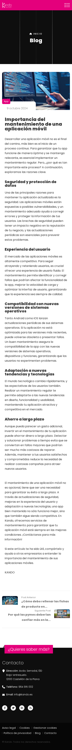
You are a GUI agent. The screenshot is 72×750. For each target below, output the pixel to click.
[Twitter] (13, 708)
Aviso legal (9, 728)
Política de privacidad (17, 733)
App (6, 101)
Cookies (24, 728)
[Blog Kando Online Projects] (30, 708)
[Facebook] (4, 708)
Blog (38, 733)
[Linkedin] (21, 708)
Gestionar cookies (45, 728)
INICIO (37, 33)
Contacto (50, 733)
